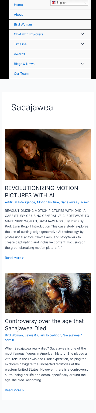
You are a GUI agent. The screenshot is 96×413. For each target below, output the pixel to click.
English (60, 2)
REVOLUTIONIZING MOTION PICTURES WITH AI (41, 192)
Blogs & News (24, 64)
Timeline (20, 44)
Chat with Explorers (28, 34)
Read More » (14, 257)
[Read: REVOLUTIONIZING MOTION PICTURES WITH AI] (48, 154)
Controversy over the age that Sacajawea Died (44, 325)
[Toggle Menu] (81, 34)
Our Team (21, 73)
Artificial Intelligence (20, 202)
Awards (19, 54)
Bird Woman (23, 24)
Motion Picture (48, 202)
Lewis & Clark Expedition (43, 335)
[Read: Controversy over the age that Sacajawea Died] (48, 292)
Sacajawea (69, 202)
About (18, 14)
